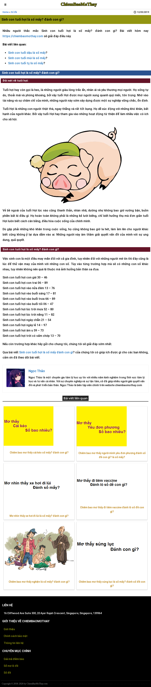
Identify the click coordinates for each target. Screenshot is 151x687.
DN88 (107, 684)
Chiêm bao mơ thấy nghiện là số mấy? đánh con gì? (39, 581)
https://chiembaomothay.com (23, 36)
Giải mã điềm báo (14, 659)
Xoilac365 (144, 684)
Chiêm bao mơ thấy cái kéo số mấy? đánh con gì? (39, 452)
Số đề (14, 12)
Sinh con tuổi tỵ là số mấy (25, 63)
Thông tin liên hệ (14, 643)
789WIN (98, 684)
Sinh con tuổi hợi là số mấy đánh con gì (46, 352)
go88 (68, 684)
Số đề (7, 672)
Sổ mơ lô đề (11, 665)
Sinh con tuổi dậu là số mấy (27, 52)
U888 (93, 684)
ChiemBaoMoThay (79, 4)
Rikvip (73, 684)
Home (6, 12)
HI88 (111, 684)
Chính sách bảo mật (15, 636)
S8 (103, 684)
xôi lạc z (117, 684)
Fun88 (78, 684)
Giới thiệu (9, 629)
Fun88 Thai (52, 684)
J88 (88, 684)
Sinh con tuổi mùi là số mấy (27, 58)
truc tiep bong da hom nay (130, 684)
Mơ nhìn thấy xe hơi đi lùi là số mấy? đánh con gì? (39, 515)
